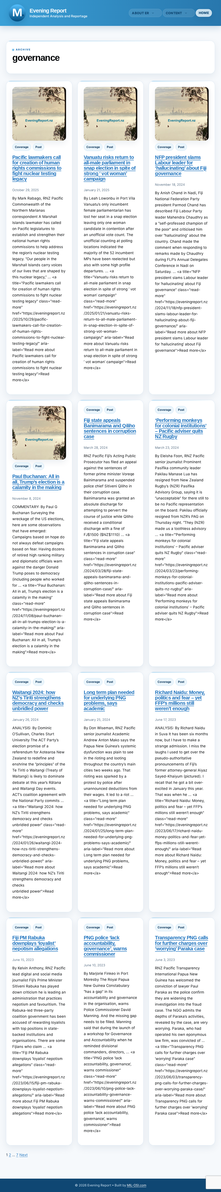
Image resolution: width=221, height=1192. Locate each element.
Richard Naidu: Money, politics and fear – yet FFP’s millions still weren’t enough (180, 700)
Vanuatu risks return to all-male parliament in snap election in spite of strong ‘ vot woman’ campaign (110, 168)
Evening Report (48, 11)
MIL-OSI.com (136, 1185)
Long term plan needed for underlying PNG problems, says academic (109, 700)
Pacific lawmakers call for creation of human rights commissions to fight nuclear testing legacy (36, 168)
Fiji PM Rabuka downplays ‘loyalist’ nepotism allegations (35, 943)
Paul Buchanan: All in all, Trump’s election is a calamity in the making (38, 482)
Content (174, 13)
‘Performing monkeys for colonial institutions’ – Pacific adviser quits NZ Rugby (180, 428)
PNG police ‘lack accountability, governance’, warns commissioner (105, 946)
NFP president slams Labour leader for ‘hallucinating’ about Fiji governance (180, 165)
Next (23, 1155)
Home (204, 13)
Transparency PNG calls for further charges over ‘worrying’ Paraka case (181, 943)
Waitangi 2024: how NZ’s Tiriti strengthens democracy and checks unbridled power (38, 700)
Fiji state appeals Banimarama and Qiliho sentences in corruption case (110, 428)
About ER (140, 13)
